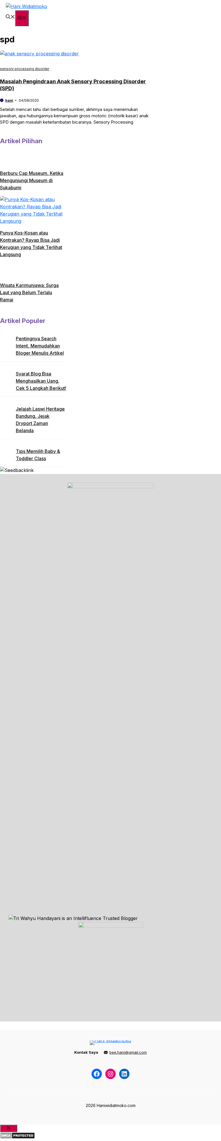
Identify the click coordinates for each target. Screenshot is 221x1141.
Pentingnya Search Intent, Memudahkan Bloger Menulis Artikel (40, 346)
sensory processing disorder (24, 69)
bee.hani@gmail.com (128, 1052)
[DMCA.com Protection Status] (17, 1137)
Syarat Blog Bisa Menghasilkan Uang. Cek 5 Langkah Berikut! (41, 381)
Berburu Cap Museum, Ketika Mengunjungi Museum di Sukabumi (31, 180)
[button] (10, 17)
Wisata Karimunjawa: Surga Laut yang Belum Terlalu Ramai (29, 292)
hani (9, 100)
